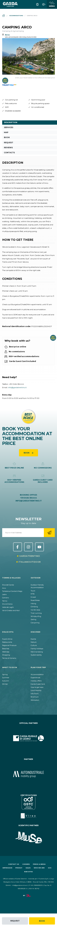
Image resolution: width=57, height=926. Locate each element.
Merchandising (37, 652)
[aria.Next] (47, 56)
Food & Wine (7, 639)
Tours (33, 591)
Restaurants (7, 642)
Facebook (17, 546)
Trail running (36, 613)
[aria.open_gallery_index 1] (28, 56)
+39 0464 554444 (16, 384)
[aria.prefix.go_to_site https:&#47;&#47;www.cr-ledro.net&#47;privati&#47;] (28, 738)
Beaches (5, 649)
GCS (49, 868)
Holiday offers (36, 681)
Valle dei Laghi (8, 607)
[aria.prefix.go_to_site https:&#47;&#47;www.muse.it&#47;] (28, 838)
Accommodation (37, 674)
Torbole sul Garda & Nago (12, 591)
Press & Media (39, 864)
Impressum (7, 868)
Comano (5, 598)
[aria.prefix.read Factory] (28, 897)
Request (15, 921)
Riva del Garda (8, 585)
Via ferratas (35, 610)
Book (42, 921)
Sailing (33, 619)
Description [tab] (10, 122)
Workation (35, 700)
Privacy (18, 868)
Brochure (34, 697)
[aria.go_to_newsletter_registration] (49, 532)
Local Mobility (36, 690)
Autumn (5, 681)
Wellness (5, 652)
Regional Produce (9, 645)
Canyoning (35, 623)
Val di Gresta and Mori (11, 610)
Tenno (4, 601)
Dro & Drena (7, 604)
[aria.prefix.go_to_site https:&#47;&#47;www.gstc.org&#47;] (28, 807)
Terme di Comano (9, 658)
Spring (5, 674)
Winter (5, 684)
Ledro (4, 594)
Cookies (26, 864)
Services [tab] (8, 127)
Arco (4, 588)
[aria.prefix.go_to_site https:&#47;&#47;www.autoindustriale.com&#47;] (28, 774)
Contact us (13, 864)
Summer (5, 678)
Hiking (33, 604)
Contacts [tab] (9, 152)
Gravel (33, 597)
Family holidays (37, 649)
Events (33, 639)
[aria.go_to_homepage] (10, 4)
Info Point (34, 694)
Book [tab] (7, 137)
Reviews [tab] (8, 147)
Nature (33, 642)
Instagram (28, 546)
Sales (28, 868)
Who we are (39, 868)
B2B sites (28, 871)
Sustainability (36, 655)
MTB (32, 594)
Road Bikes (35, 600)
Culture (34, 645)
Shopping (6, 655)
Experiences (35, 678)
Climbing (34, 607)
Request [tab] (8, 142)
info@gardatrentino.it (17, 387)
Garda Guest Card (38, 684)
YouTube (39, 546)
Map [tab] (6, 132)
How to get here (37, 687)
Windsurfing (36, 616)
